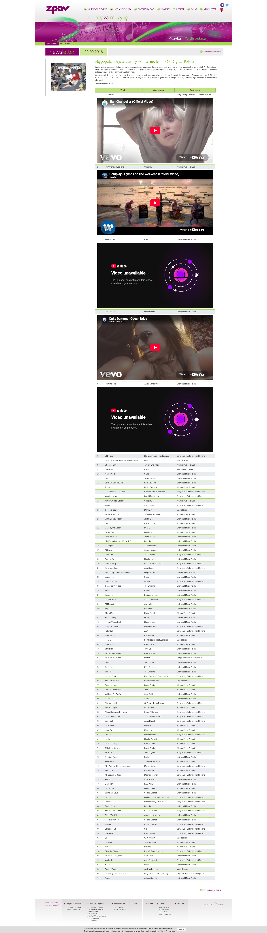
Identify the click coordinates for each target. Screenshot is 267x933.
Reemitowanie (94, 918)
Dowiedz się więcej (73, 909)
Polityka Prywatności (52, 905)
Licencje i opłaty (96, 903)
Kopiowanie (93, 920)
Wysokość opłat (120, 909)
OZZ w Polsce (164, 912)
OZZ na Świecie (165, 914)
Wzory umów (118, 907)
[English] (221, 10)
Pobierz (149, 903)
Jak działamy (164, 909)
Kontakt (137, 903)
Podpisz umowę (121, 903)
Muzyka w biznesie (74, 903)
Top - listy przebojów (73, 907)
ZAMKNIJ (181, 929)
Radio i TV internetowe (97, 916)
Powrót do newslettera (212, 52)
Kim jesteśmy (164, 907)
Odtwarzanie (93, 911)
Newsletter (65, 43)
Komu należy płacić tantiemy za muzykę (96, 908)
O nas (161, 903)
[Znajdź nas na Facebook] (222, 5)
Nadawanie (93, 914)
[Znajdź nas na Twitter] (227, 5)
